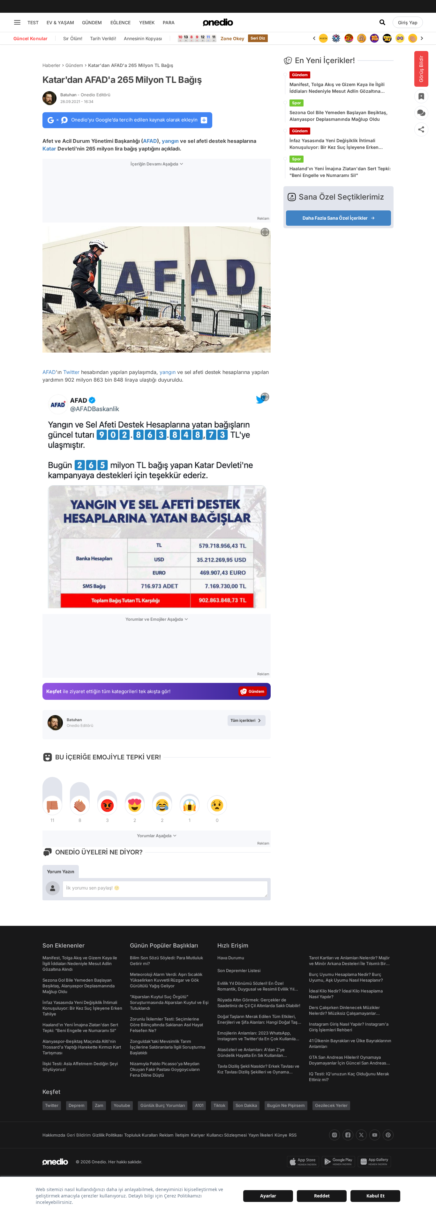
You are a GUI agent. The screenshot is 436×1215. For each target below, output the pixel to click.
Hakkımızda (53, 1135)
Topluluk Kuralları (141, 1135)
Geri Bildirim (79, 1135)
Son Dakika (246, 1105)
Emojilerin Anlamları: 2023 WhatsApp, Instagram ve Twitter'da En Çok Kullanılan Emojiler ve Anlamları (257, 1038)
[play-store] (340, 1161)
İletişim (182, 1135)
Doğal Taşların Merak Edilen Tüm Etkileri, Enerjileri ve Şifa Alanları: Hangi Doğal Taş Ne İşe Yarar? (257, 1022)
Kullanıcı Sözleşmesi (227, 1135)
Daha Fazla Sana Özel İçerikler (335, 218)
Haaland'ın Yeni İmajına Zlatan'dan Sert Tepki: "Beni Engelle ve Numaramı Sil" (340, 172)
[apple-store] (304, 1161)
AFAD (150, 141)
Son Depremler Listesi (238, 970)
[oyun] (400, 38)
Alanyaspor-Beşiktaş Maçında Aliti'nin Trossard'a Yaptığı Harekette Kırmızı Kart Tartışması (81, 1047)
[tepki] (52, 805)
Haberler (51, 65)
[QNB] (336, 38)
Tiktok (219, 1105)
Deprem (77, 1105)
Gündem (74, 65)
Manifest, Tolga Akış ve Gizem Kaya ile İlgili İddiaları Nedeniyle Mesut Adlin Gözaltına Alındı (337, 88)
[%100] (323, 38)
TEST (33, 22)
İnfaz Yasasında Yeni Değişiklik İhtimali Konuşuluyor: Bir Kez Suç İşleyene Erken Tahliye (334, 144)
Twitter (71, 372)
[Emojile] (387, 38)
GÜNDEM (92, 22)
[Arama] (382, 22)
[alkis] (412, 38)
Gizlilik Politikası (107, 1135)
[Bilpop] (374, 38)
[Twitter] (361, 1135)
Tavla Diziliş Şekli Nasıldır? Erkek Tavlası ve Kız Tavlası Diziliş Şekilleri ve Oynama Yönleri (258, 1072)
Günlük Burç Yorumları (162, 1105)
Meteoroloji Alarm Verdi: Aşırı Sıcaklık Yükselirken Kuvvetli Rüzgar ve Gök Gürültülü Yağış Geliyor (166, 980)
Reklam (166, 1135)
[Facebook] (347, 1135)
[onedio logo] (218, 22)
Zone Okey (232, 38)
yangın (170, 141)
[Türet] (348, 38)
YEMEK (147, 22)
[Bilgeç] (361, 38)
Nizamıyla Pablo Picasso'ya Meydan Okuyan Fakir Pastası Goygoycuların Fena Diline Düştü (165, 1069)
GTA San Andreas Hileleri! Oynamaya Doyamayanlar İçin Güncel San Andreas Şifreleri (347, 1063)
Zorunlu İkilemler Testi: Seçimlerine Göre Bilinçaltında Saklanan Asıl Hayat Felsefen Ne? (166, 1024)
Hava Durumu (230, 957)
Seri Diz (258, 38)
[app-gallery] (376, 1161)
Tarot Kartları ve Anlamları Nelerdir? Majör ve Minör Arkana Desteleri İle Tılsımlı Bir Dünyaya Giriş (349, 963)
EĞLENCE (120, 22)
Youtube (122, 1105)
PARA (169, 22)
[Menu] (17, 22)
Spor (296, 102)
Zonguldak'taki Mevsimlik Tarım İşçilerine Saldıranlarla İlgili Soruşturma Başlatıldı (167, 1047)
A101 (199, 1105)
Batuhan (85, 94)
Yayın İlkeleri (260, 1135)
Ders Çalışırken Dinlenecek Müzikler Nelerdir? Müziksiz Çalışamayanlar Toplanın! (344, 1013)
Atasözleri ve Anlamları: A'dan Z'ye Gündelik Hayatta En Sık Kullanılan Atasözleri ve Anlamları (251, 1055)
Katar (49, 148)
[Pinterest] (388, 1135)
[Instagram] (334, 1135)
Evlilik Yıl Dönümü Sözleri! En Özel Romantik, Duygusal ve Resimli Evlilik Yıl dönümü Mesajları (255, 989)
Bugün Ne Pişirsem (286, 1105)
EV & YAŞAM (60, 22)
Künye (280, 1135)
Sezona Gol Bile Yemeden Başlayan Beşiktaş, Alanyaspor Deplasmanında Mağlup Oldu (338, 116)
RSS (293, 1135)
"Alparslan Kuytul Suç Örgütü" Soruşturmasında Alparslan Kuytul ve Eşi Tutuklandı (169, 1002)
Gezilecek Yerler (331, 1105)
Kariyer (198, 1135)
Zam (99, 1105)
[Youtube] (374, 1135)
